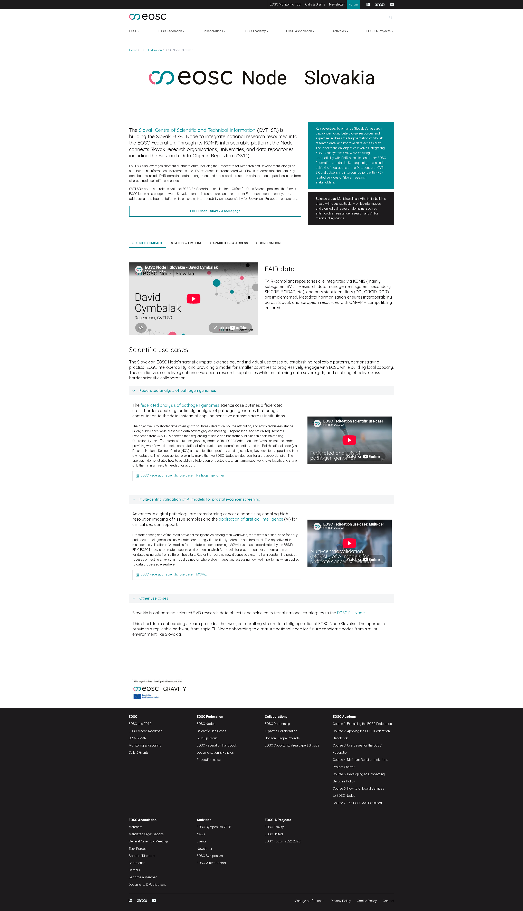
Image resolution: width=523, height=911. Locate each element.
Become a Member (143, 877)
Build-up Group (207, 738)
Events (201, 841)
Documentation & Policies (215, 752)
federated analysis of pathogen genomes (180, 405)
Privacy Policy (341, 901)
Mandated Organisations (146, 834)
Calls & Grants (315, 4)
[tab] (147, 243)
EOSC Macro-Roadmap (145, 731)
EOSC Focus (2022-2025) (283, 841)
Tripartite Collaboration (281, 731)
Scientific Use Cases (211, 731)
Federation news (209, 760)
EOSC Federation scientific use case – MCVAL (174, 574)
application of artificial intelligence (251, 519)
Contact (388, 901)
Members (135, 827)
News (201, 834)
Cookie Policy (367, 901)
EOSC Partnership (277, 724)
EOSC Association (299, 31)
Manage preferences (309, 901)
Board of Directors (142, 856)
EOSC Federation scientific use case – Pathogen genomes (183, 475)
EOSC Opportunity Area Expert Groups (292, 745)
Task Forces (137, 849)
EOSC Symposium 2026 (214, 827)
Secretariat (137, 863)
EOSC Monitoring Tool (285, 4)
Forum (353, 4)
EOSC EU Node (351, 612)
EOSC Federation (170, 31)
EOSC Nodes (206, 724)
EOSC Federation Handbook (217, 745)
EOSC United (274, 834)
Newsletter (337, 4)
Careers (134, 870)
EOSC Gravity (274, 827)
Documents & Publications (147, 885)
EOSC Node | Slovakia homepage (215, 211)
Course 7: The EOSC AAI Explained (357, 803)
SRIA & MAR (137, 738)
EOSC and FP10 (140, 724)
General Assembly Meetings (149, 841)
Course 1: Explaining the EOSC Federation (362, 724)
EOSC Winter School (211, 863)
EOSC (133, 31)
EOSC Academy (255, 31)
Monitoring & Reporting (145, 745)
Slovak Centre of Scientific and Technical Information (197, 130)
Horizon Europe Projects (282, 738)
